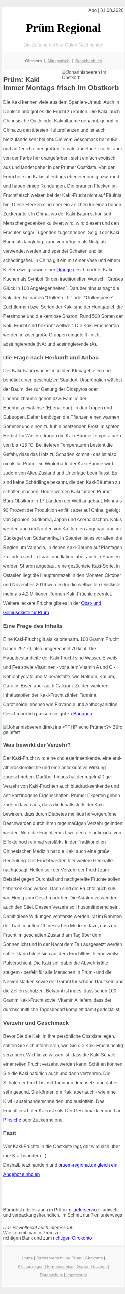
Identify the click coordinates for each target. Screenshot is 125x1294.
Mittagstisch (58, 60)
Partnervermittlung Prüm (58, 1258)
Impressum (76, 1274)
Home (27, 1258)
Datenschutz (51, 1274)
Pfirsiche (12, 1119)
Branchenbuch (88, 60)
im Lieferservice (82, 1209)
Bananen (82, 713)
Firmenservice (60, 1266)
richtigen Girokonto (72, 1238)
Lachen (100, 1266)
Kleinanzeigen (31, 1266)
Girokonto (94, 1258)
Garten (83, 1266)
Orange (64, 269)
